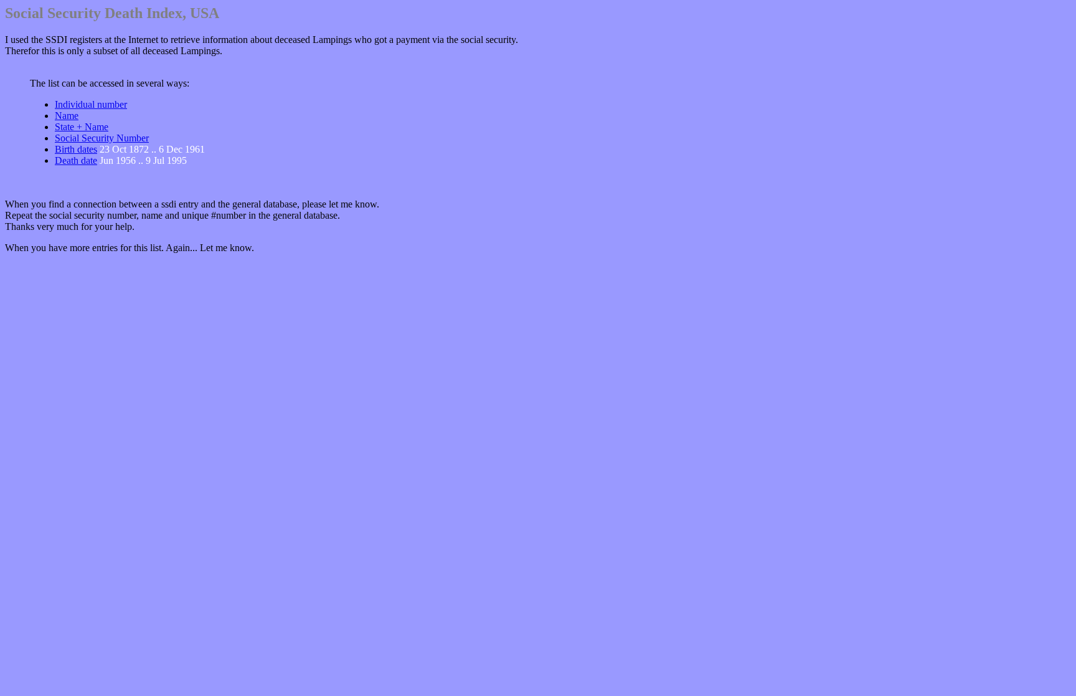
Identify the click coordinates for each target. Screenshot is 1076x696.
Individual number (91, 104)
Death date (76, 160)
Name (66, 115)
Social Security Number (102, 138)
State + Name (81, 127)
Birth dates (76, 149)
